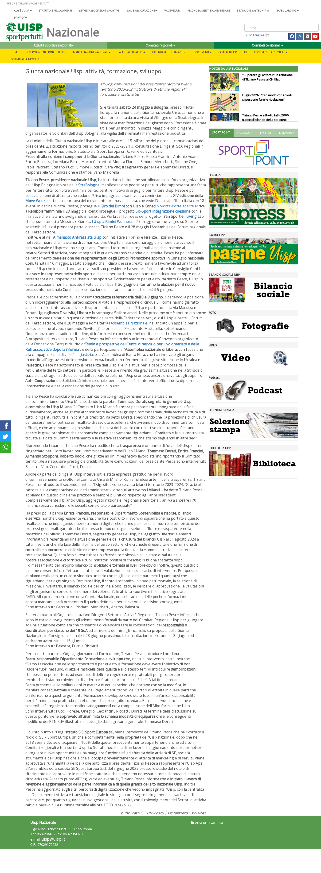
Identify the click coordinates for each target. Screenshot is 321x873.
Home (14, 52)
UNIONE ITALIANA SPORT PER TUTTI (28, 3)
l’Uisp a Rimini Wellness (112, 221)
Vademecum (172, 10)
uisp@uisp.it (53, 839)
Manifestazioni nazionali (90, 52)
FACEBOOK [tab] (244, 133)
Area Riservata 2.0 (208, 822)
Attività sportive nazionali (53, 45)
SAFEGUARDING (286, 10)
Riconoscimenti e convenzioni (209, 10)
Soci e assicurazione (140, 10)
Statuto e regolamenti (55, 10)
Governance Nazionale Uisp (44, 52)
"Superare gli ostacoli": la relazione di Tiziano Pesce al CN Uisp (267, 77)
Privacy (19, 17)
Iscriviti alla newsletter (27, 59)
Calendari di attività (131, 52)
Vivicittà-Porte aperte (175, 206)
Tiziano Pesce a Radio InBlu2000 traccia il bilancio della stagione (265, 117)
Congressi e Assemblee (269, 52)
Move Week (35, 200)
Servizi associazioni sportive (99, 10)
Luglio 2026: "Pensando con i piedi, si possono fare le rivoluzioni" (267, 97)
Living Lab (195, 216)
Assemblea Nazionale (129, 323)
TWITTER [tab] (265, 133)
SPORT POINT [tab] (221, 132)
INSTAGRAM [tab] (286, 133)
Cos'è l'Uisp (21, 10)
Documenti (201, 52)
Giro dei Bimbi (113, 206)
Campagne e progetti (232, 52)
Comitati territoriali (266, 45)
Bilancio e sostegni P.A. (253, 10)
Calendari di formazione (169, 52)
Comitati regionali (159, 45)
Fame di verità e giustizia (72, 354)
